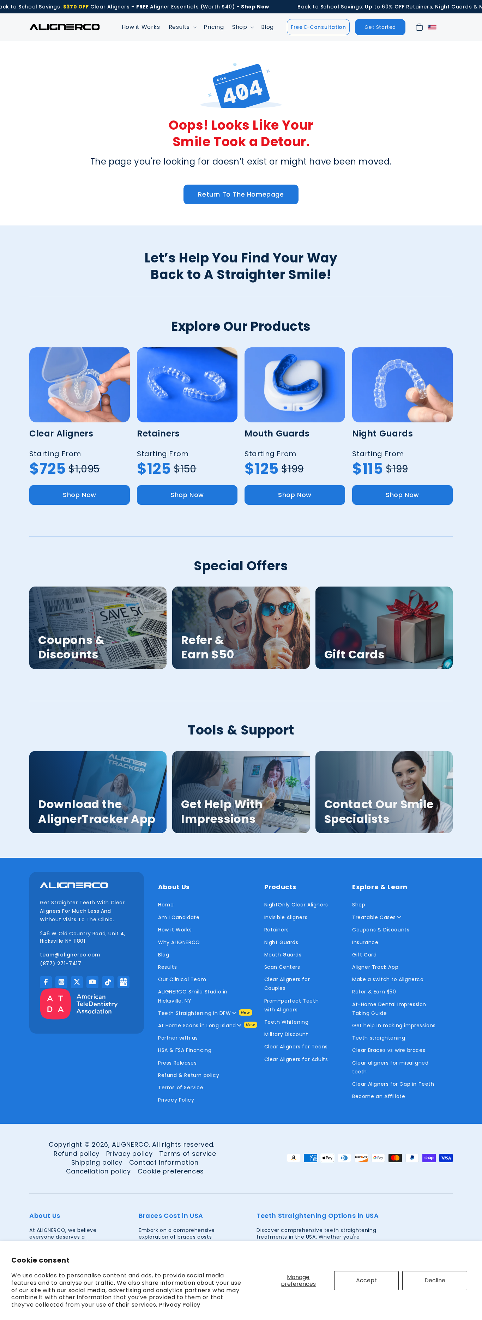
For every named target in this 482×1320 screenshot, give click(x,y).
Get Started (380, 27)
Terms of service (187, 1153)
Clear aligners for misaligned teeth (390, 1067)
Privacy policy (129, 1153)
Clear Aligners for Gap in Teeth (393, 1083)
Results (167, 967)
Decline (434, 1280)
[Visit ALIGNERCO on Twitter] (77, 982)
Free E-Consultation (318, 27)
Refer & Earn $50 (374, 991)
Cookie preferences (171, 1171)
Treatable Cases (374, 917)
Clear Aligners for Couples (287, 984)
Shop (358, 904)
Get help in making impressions (394, 1025)
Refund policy (77, 1153)
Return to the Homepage (241, 194)
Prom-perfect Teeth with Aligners (291, 1005)
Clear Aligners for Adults (296, 1059)
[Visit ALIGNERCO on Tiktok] (108, 982)
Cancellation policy (98, 1171)
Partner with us (178, 1037)
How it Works (175, 929)
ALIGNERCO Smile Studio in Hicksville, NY (193, 996)
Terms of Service (181, 1087)
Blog (163, 954)
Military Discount (286, 1034)
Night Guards (281, 942)
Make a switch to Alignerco (388, 979)
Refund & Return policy (188, 1075)
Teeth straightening (378, 1037)
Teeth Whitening (286, 1021)
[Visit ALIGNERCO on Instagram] (61, 982)
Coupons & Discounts (380, 929)
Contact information (164, 1162)
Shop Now (79, 494)
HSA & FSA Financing (184, 1050)
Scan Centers (282, 967)
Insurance (365, 942)
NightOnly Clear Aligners (296, 904)
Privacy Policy (179, 1305)
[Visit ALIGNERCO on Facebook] (46, 982)
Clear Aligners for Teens (296, 1046)
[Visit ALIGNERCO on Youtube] (92, 982)
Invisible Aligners (286, 917)
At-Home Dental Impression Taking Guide (389, 1009)
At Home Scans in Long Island (197, 1025)
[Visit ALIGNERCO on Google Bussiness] (123, 982)
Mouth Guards (283, 954)
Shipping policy (97, 1162)
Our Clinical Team (182, 979)
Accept (366, 1280)
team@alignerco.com (70, 954)
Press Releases (177, 1062)
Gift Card (364, 954)
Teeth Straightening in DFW (194, 1013)
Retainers (276, 929)
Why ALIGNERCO (179, 942)
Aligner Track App (375, 967)
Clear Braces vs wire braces (388, 1050)
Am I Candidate (178, 917)
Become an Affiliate (378, 1096)
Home (166, 904)
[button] (181, 27)
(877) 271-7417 (60, 963)
